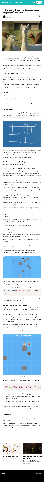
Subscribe (39, 2)
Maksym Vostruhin (10, 15)
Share (39, 16)
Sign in (33, 2)
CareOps (5, 2)
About (20, 2)
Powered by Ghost (39, 473)
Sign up (22, 473)
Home (11, 2)
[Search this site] (30, 2)
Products (16, 2)
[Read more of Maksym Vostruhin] (4, 16)
